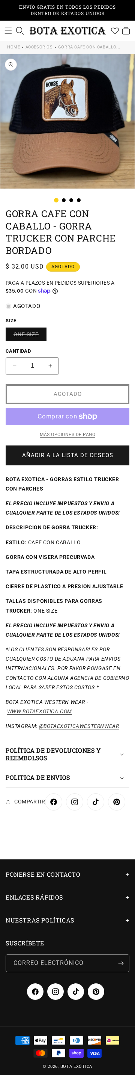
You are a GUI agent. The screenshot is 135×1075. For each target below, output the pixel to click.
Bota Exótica (76, 1066)
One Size (30, 336)
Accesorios (39, 47)
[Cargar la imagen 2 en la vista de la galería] (64, 200)
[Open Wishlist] (114, 30)
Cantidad (18, 351)
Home (13, 47)
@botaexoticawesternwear (79, 726)
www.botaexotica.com (39, 711)
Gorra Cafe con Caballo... (89, 47)
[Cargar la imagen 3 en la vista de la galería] (71, 200)
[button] (8, 30)
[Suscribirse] (120, 963)
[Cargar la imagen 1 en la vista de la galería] (56, 200)
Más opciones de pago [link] (67, 434)
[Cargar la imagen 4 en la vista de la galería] (79, 200)
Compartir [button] (29, 802)
